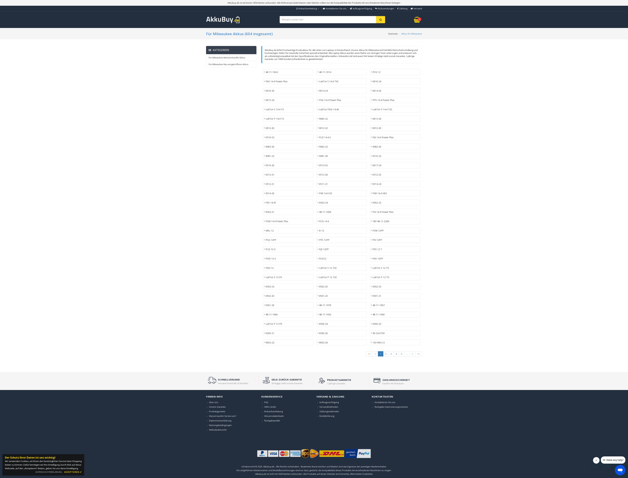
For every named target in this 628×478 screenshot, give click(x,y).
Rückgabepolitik (272, 420)
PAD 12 (270, 267)
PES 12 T (377, 249)
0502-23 (377, 286)
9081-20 (323, 156)
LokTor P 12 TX (381, 277)
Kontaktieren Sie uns (336, 8)
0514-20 (270, 193)
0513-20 (323, 174)
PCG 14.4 (324, 221)
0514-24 (377, 184)
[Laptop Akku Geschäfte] (223, 22)
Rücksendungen (386, 8)
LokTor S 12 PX (274, 277)
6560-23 (377, 323)
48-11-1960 (272, 314)
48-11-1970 (325, 305)
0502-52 (270, 286)
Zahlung (403, 8)
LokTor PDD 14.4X (329, 109)
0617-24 (377, 165)
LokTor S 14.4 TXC (329, 81)
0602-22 (270, 342)
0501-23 (323, 295)
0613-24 (270, 100)
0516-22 (377, 156)
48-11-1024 (272, 72)
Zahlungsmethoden (329, 411)
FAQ (266, 402)
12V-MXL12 (379, 342)
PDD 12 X (271, 258)
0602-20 (323, 342)
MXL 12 (270, 230)
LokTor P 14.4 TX (275, 118)
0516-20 (270, 165)
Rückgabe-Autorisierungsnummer (391, 406)
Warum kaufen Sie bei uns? (222, 416)
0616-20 (270, 90)
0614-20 (377, 90)
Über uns (213, 402)
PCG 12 (376, 72)
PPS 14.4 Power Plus (383, 100)
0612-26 (270, 128)
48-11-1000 (325, 211)
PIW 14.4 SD (325, 193)
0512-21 (270, 184)
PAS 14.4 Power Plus (277, 81)
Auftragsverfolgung (362, 8)
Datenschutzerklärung (220, 420)
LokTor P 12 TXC (328, 277)
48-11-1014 (325, 72)
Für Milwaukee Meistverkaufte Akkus (227, 57)
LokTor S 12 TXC (328, 267)
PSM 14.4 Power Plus (277, 221)
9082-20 (377, 146)
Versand (417, 8)
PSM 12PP (378, 230)
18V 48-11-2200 (381, 221)
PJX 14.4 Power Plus (383, 137)
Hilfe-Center (270, 406)
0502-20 (270, 295)
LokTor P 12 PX (274, 323)
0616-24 (377, 81)
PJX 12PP (324, 249)
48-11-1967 (379, 305)
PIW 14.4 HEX (380, 193)
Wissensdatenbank (274, 416)
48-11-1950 (325, 314)
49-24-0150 (379, 333)
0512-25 (377, 174)
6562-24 (323, 202)
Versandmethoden (328, 406)
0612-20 (377, 128)
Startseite (393, 33)
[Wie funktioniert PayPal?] (358, 458)
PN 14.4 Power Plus (383, 211)
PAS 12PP (378, 258)
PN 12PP (377, 239)
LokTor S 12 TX (381, 267)
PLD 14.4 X (325, 137)
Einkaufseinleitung (307, 8)
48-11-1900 (379, 314)
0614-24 (323, 90)
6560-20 (323, 333)
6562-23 (377, 202)
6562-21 (270, 211)
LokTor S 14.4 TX (275, 109)
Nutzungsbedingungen (220, 425)
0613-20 (377, 118)
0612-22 (323, 128)
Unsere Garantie (217, 406)
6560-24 (323, 323)
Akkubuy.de (268, 466)
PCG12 (322, 258)
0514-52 (323, 165)
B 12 (321, 230)
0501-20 (270, 305)
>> (418, 353)
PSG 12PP (271, 239)
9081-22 (270, 156)
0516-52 (270, 137)
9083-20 (270, 146)
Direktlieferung (326, 416)
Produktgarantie (217, 411)
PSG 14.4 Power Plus (330, 100)
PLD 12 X (270, 249)
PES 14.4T (271, 202)
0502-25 (323, 286)
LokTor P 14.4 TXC (382, 109)
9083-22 (323, 118)
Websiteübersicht (218, 429)
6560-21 (270, 333)
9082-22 (323, 146)
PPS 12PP (324, 239)
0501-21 (377, 295)
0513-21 (270, 174)
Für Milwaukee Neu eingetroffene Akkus (228, 64)
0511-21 (323, 184)
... (407, 353)
